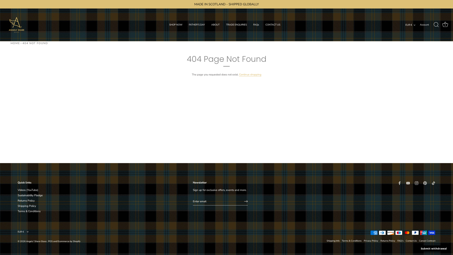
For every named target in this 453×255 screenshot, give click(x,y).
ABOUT (215, 24)
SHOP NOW (175, 24)
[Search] (436, 25)
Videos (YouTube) (28, 190)
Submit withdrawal (434, 248)
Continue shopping (250, 74)
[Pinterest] (425, 183)
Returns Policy (26, 200)
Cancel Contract (427, 240)
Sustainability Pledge (30, 195)
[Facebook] (399, 183)
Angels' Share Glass (36, 241)
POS (50, 241)
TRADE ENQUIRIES (236, 24)
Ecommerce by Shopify (69, 241)
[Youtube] (408, 183)
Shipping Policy (27, 206)
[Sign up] (246, 201)
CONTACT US (272, 24)
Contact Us (411, 240)
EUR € (408, 25)
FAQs (256, 24)
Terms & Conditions (29, 211)
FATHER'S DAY (197, 24)
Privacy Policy (371, 240)
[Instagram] (416, 183)
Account (424, 24)
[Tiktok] (433, 183)
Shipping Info (333, 240)
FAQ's (400, 240)
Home (15, 43)
